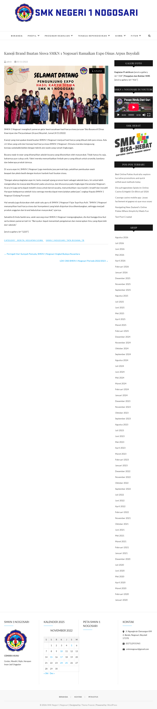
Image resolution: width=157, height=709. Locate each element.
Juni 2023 (119, 436)
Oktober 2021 (121, 524)
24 (61, 663)
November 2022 (123, 477)
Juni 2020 (119, 570)
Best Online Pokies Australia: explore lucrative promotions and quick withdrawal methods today (132, 178)
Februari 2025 (122, 331)
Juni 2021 (119, 529)
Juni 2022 (119, 500)
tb (83, 240)
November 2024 (123, 342)
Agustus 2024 (121, 360)
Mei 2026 (119, 254)
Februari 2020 (122, 594)
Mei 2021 (119, 535)
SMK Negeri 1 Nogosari (57, 705)
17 (61, 657)
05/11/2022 (22, 62)
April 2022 (120, 506)
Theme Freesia (87, 705)
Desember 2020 (122, 559)
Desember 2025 (122, 278)
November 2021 (123, 518)
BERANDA (17, 36)
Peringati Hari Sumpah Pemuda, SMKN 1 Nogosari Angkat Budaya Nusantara (42, 254)
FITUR (134, 36)
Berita (21, 240)
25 (66, 663)
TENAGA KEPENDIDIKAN (92, 36)
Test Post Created (123, 217)
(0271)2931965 (132, 643)
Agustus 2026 (121, 237)
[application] (133, 107)
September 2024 (123, 354)
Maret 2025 (120, 325)
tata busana (73, 240)
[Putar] (118, 114)
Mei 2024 (119, 377)
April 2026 (120, 260)
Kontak (78, 697)
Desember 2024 (122, 336)
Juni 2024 (119, 372)
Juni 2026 (119, 249)
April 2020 (120, 582)
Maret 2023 (120, 453)
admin (9, 62)
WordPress (112, 705)
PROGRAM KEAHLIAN (57, 36)
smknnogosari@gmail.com (137, 649)
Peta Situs (93, 697)
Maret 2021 (120, 541)
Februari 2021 (122, 547)
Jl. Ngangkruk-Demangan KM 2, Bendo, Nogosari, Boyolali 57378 (137, 634)
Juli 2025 (119, 301)
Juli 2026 (119, 243)
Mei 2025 (119, 313)
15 (51, 657)
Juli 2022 (119, 494)
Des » (52, 673)
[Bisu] (144, 114)
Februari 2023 (122, 459)
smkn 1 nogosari (55, 240)
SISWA (119, 36)
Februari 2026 (122, 266)
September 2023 (123, 418)
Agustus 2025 (121, 295)
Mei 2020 (119, 576)
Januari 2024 (121, 395)
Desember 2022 (122, 471)
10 (61, 651)
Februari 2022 (122, 512)
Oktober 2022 (121, 483)
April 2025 (120, 319)
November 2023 (123, 407)
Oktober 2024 (121, 348)
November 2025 (123, 284)
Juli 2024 (119, 366)
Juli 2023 (119, 430)
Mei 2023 (119, 442)
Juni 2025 (119, 307)
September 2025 (123, 290)
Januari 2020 (121, 600)
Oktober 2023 (121, 412)
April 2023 (120, 447)
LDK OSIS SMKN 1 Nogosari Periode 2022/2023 (84, 260)
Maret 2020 (120, 588)
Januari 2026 (121, 272)
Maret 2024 (120, 383)
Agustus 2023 (121, 424)
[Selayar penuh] (148, 114)
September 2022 (123, 489)
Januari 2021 (121, 553)
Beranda (63, 697)
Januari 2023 (121, 465)
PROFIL (32, 36)
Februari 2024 (122, 389)
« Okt (46, 673)
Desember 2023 (122, 401)
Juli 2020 (119, 564)
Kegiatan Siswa (34, 240)
